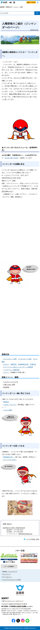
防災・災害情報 (32, 2)
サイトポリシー (7, 577)
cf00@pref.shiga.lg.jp (25, 534)
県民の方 (9, 7)
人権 (21, 7)
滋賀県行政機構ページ (23, 606)
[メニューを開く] (37, 2)
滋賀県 (2, 7)
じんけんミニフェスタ (10, 382)
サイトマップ (7, 574)
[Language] (14, 2)
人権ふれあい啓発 (9, 384)
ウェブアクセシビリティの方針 (12, 579)
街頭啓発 (6, 387)
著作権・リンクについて (10, 571)
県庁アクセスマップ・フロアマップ (13, 601)
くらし (16, 7)
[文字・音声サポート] (10, 2)
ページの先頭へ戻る (32, 539)
